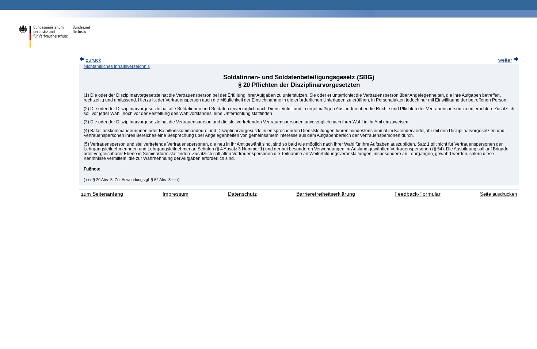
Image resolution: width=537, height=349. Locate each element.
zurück (93, 60)
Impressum (175, 194)
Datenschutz (242, 194)
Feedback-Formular (418, 194)
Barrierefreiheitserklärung (325, 194)
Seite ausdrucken (498, 194)
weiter (505, 60)
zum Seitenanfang (102, 194)
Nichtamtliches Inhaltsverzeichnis (117, 66)
